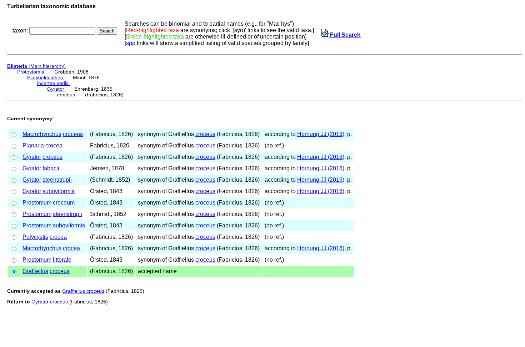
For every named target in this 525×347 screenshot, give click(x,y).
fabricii (50, 168)
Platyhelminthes (45, 77)
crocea (53, 145)
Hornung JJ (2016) (320, 134)
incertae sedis (53, 83)
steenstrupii (57, 180)
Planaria (33, 145)
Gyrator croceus (50, 302)
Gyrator (56, 89)
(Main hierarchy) (36, 66)
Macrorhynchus (41, 134)
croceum (64, 203)
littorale (62, 260)
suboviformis (58, 191)
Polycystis (35, 237)
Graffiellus (35, 271)
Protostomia (31, 72)
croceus (73, 134)
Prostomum (36, 203)
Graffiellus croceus (83, 291)
